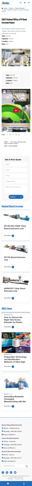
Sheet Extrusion (19, 8)
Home (5, 8)
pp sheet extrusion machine (13, 28)
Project (11, 8)
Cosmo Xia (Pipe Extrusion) (10, 438)
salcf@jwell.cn (11, 448)
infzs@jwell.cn (11, 434)
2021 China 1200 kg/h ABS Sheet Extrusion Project (15, 142)
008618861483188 (16, 444)
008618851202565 (16, 431)
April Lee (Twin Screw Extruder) (11, 451)
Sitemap (10, 479)
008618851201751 (16, 458)
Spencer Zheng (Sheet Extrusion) (12, 425)
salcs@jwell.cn (11, 461)
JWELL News (7, 308)
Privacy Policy (19, 479)
